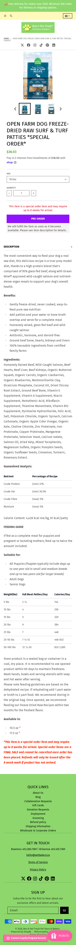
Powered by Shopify (21, 931)
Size (9, 173)
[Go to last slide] (15, 108)
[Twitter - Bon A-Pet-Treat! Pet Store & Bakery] (22, 45)
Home (6, 38)
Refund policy (41, 931)
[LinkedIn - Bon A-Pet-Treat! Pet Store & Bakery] (53, 45)
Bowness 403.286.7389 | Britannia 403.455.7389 (38, 849)
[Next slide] (60, 108)
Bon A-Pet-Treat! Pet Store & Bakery (41, 929)
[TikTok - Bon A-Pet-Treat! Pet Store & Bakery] (41, 45)
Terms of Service (38, 862)
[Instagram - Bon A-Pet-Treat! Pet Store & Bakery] (34, 45)
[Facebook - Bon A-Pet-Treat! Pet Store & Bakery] (28, 45)
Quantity (11, 188)
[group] (25, 109)
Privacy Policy (38, 869)
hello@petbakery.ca (38, 855)
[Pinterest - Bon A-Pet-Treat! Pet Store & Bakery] (47, 45)
